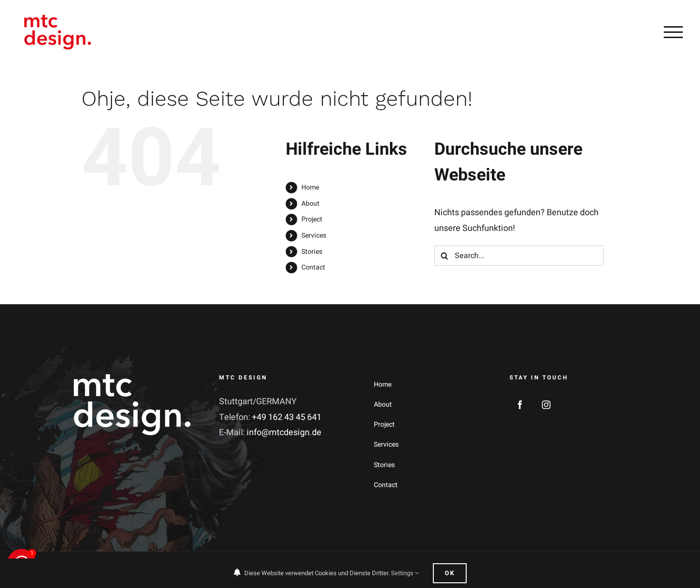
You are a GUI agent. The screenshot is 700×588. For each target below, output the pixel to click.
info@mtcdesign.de (284, 432)
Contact (313, 267)
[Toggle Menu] (673, 32)
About (310, 204)
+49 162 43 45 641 (286, 417)
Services (313, 235)
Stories (311, 252)
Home (310, 187)
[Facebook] (520, 404)
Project (311, 219)
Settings (403, 573)
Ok (450, 573)
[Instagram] (546, 404)
